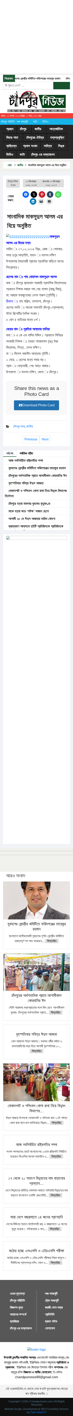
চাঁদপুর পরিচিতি (8, 121)
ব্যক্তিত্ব (11, 146)
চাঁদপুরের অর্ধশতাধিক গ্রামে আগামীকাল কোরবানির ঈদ (37, 476)
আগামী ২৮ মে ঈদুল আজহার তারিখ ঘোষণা (31, 519)
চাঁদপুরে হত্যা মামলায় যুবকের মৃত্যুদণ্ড (29, 504)
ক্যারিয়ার (14, 1321)
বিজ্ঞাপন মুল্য (16, 1307)
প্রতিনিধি (49, 1314)
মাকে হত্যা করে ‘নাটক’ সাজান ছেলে (28, 511)
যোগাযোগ (50, 1328)
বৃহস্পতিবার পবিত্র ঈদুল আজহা (25, 483)
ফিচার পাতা (12, 138)
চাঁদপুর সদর (19, 426)
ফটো (35, 121)
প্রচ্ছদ (9, 129)
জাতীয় (38, 129)
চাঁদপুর (23, 129)
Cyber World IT (38, 1412)
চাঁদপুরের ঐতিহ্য (35, 138)
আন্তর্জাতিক (56, 129)
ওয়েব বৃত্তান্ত (17, 1293)
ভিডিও (45, 121)
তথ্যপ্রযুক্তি (57, 138)
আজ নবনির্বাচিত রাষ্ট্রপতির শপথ (25, 460)
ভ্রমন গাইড (51, 1321)
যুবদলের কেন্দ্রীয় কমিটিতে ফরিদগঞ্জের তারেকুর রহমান (32, 78)
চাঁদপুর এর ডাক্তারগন (43, 154)
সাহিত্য (48, 146)
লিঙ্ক (61, 146)
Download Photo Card (39, 405)
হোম (9, 165)
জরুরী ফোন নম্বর (54, 1307)
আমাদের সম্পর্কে (18, 1314)
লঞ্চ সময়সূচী (22, 121)
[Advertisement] (36, 37)
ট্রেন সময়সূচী (52, 1300)
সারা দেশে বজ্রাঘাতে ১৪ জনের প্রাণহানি (36, 1217)
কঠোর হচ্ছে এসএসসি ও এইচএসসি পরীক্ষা (36, 1250)
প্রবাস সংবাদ (30, 146)
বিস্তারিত (52, 941)
